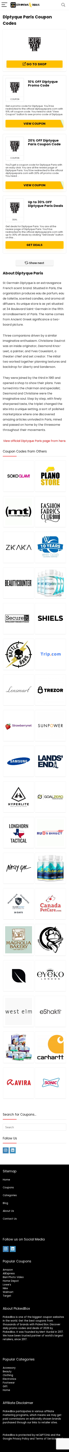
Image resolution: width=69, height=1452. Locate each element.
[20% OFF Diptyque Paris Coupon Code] (15, 146)
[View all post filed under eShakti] (50, 1011)
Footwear (9, 1382)
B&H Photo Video (13, 1277)
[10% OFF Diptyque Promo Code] (15, 87)
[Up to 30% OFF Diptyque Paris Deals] (15, 208)
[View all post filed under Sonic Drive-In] (50, 1083)
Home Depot (11, 1281)
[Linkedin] (13, 1150)
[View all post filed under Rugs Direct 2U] (50, 832)
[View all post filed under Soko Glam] (18, 476)
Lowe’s (7, 1284)
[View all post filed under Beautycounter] (18, 583)
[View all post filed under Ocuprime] (50, 583)
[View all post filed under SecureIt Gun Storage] (18, 618)
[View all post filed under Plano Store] (50, 476)
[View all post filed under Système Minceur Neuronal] (18, 1047)
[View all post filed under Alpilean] (50, 868)
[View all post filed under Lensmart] (18, 690)
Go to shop (36, 64)
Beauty (7, 1371)
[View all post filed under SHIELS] (50, 618)
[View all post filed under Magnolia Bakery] (18, 940)
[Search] (63, 5)
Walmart (8, 1292)
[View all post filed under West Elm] (18, 1011)
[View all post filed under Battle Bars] (18, 654)
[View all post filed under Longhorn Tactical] (18, 832)
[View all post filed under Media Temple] (18, 511)
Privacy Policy (21, 1438)
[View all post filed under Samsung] (18, 761)
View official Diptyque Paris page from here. (34, 441)
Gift (5, 1386)
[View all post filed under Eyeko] (50, 975)
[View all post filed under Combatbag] (50, 940)
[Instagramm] (6, 1150)
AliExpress (9, 1273)
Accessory (9, 1368)
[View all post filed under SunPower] (50, 725)
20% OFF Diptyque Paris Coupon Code (44, 142)
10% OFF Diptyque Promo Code (43, 83)
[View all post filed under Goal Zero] (50, 796)
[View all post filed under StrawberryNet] (18, 725)
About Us (8, 1211)
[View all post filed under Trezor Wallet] (50, 690)
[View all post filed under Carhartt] (50, 1047)
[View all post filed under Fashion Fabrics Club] (50, 511)
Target (7, 1296)
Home (6, 1179)
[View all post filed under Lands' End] (50, 761)
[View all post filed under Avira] (18, 1083)
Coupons (8, 1187)
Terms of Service (45, 1438)
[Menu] (4, 5)
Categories (10, 1195)
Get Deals (34, 245)
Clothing (8, 1375)
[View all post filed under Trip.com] (50, 654)
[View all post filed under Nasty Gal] (18, 868)
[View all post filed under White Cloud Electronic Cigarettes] (50, 547)
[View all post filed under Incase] (18, 975)
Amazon (8, 1270)
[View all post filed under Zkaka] (18, 547)
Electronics (9, 1379)
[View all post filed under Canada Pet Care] (50, 903)
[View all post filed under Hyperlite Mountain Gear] (18, 796)
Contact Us (10, 1219)
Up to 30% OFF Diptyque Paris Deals (45, 204)
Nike (5, 1288)
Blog (5, 1203)
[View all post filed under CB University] (18, 903)
